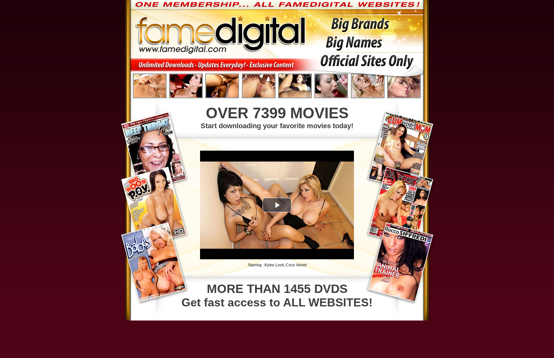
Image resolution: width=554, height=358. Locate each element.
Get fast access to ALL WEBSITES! (277, 295)
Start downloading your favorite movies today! (277, 117)
